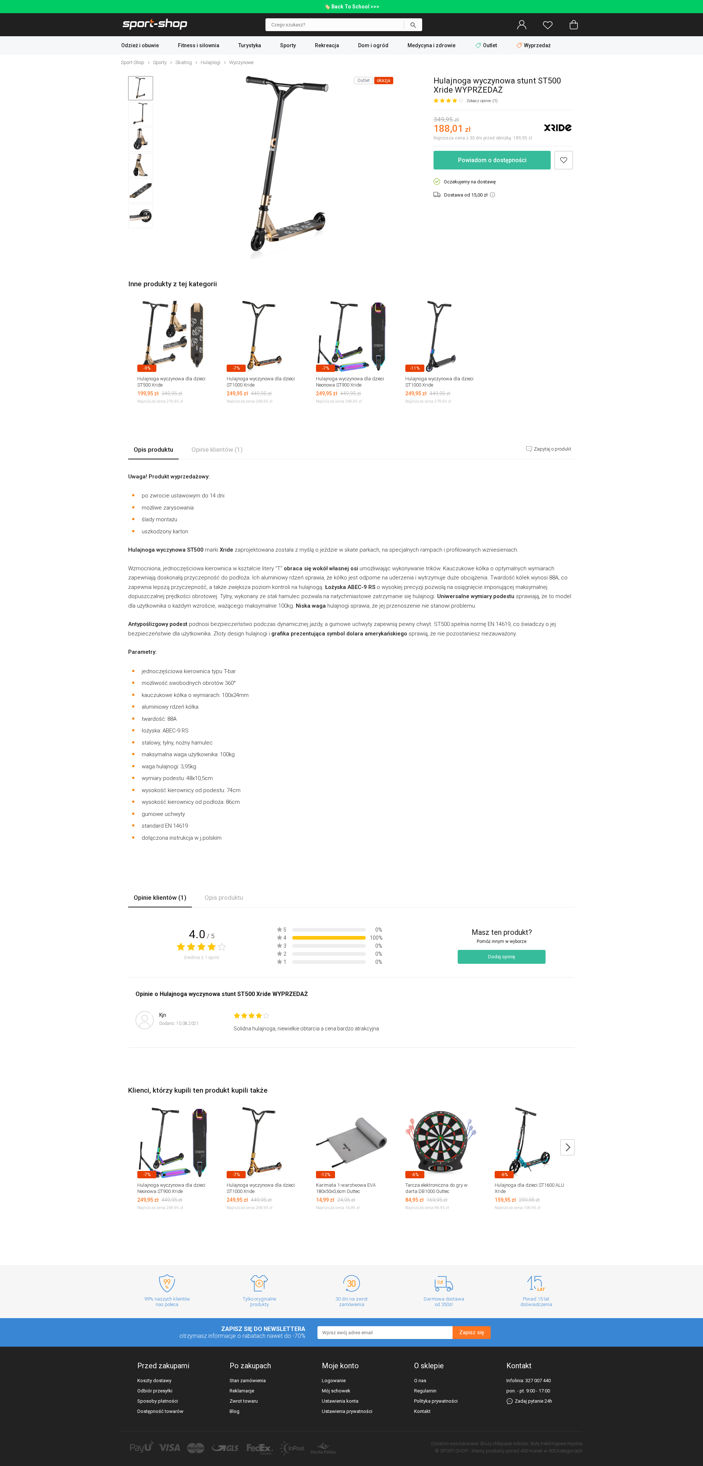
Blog (234, 1411)
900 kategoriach (565, 1451)
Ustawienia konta (340, 1401)
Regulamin (425, 1391)
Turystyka (249, 45)
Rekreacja (327, 45)
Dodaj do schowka (563, 160)
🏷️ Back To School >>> (351, 7)
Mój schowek (336, 1391)
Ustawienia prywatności (347, 1411)
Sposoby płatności (157, 1401)
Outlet (490, 45)
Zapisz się (471, 1332)
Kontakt (422, 1411)
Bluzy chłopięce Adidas (504, 1443)
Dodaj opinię (501, 956)
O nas (420, 1380)
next (567, 1147)
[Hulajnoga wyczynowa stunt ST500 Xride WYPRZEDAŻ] (287, 168)
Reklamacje (242, 1391)
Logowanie (334, 1380)
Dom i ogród (373, 45)
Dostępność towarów (160, 1411)
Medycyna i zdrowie (431, 45)
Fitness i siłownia (198, 45)
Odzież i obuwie (140, 45)
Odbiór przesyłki (154, 1391)
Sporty (288, 45)
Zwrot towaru (244, 1401)
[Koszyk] (574, 25)
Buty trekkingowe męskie (556, 1443)
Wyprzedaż (537, 45)
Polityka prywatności (436, 1401)
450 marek (531, 1451)
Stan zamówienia (248, 1380)
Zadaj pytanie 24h (533, 1401)
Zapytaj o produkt (552, 449)
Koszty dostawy (154, 1380)
